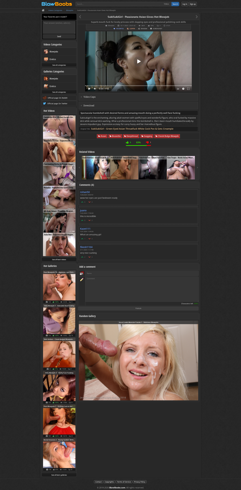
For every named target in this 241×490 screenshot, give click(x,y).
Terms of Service (124, 482)
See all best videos (59, 259)
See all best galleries (59, 475)
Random (144, 29)
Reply (195, 191)
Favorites (120, 29)
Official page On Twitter (57, 103)
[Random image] (74, 287)
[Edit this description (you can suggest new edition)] (195, 113)
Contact (98, 482)
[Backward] (79, 167)
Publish (138, 308)
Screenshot (157, 29)
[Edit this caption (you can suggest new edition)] (197, 22)
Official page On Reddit (57, 98)
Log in (185, 4)
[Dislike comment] (89, 202)
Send (59, 36)
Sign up (193, 4)
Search (175, 4)
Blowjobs (111, 25)
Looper (132, 29)
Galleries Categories (54, 71)
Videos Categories (53, 44)
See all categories (59, 65)
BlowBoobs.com (117, 487)
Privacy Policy (139, 482)
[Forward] (197, 167)
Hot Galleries (50, 266)
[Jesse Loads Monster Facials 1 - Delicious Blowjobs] (138, 360)
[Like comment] (82, 202)
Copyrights (109, 482)
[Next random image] (196, 360)
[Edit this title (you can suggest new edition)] (193, 16)
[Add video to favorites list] (108, 176)
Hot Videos (49, 110)
